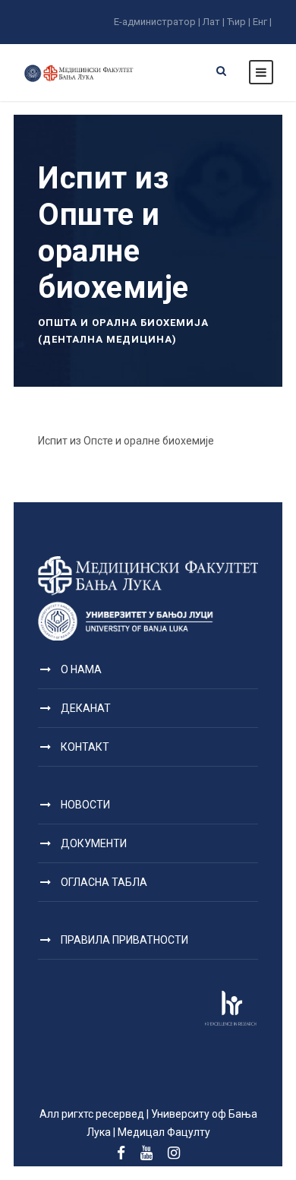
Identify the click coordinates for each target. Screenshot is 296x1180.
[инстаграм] (174, 1153)
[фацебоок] (121, 1153)
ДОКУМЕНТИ (94, 843)
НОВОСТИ (85, 805)
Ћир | (238, 21)
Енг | (262, 21)
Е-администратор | (157, 21)
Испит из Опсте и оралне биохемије (126, 441)
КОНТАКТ (85, 747)
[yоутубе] (146, 1153)
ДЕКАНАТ (86, 708)
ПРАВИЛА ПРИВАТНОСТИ (124, 940)
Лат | (214, 21)
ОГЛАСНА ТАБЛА (104, 882)
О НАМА (81, 669)
